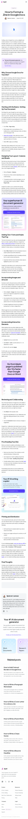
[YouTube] (12, 782)
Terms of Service (18, 807)
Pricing (3, 797)
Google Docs (14, 8)
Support (3, 812)
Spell (12, 433)
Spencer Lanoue (13, 596)
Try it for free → (8, 65)
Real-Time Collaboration (7, 795)
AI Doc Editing (5, 792)
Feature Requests (19, 790)
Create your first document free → (14, 635)
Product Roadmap (19, 792)
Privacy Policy (18, 804)
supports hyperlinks (15, 332)
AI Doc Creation (5, 790)
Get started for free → (14, 491)
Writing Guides (18, 795)
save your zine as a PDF (19, 543)
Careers (6, 809)
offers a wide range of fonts (8, 243)
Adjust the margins (8, 135)
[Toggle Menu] (26, 2)
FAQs (16, 797)
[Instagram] (9, 782)
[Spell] (3, 2)
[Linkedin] (4, 611)
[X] (7, 611)
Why (3, 807)
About (3, 804)
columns (15, 166)
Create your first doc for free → (14, 212)
